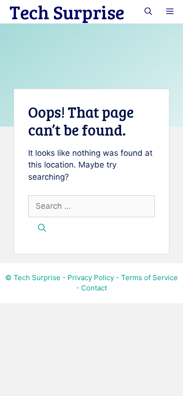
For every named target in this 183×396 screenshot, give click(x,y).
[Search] (42, 228)
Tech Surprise (66, 11)
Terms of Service (149, 277)
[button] (148, 11)
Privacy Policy (91, 277)
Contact (94, 287)
